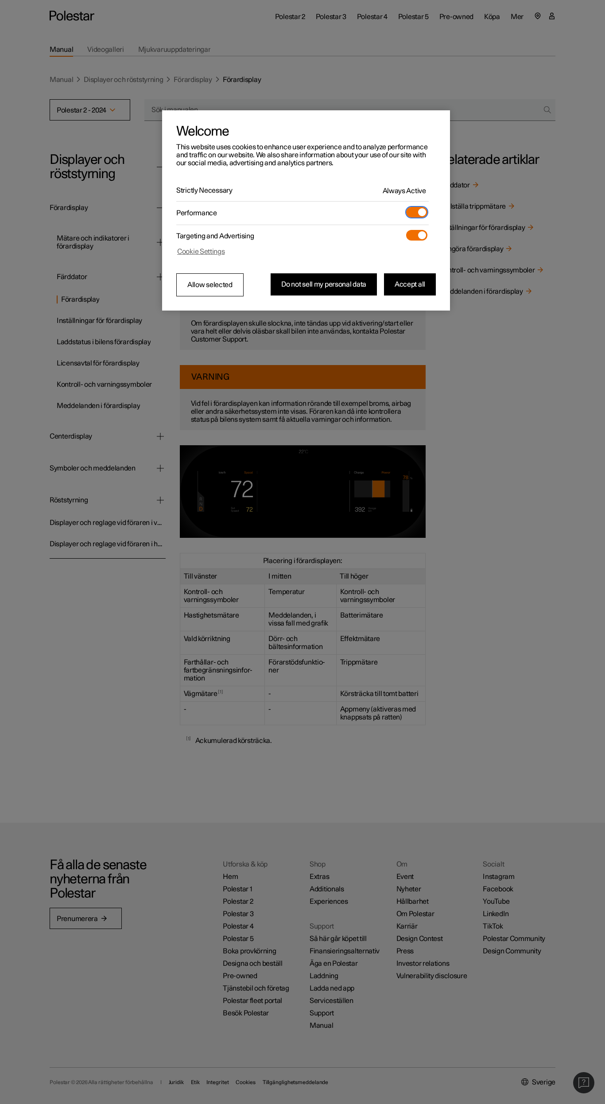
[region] (306, 210)
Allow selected (210, 284)
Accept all (410, 284)
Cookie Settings (201, 251)
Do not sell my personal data (323, 284)
